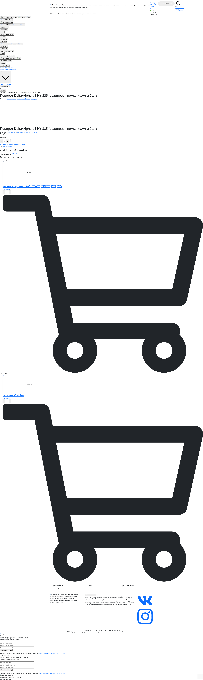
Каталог (9, 84)
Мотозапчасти (5, 86)
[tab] (103, 147)
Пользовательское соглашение (62, 587)
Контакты (125, 587)
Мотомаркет (21, 99)
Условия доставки (93, 587)
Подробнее (6, 189)
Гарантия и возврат (78, 14)
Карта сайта (56, 589)
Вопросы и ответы (91, 14)
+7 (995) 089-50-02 (153, 7)
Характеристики (8, 146)
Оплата (68, 14)
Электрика (34, 99)
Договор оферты (58, 585)
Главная (2, 84)
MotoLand (14, 153)
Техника (3, 90)
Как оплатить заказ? (6, 145)
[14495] (10, 140)
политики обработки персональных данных (51, 653)
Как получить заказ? (19, 145)
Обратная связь (91, 595)
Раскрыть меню (6, 72)
